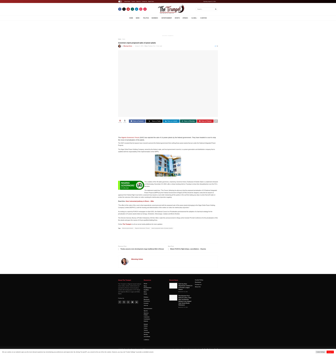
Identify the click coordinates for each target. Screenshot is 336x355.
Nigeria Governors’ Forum (130, 137)
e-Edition (203, 18)
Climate (146, 332)
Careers (133, 1)
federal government (127, 228)
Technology (146, 338)
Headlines (146, 295)
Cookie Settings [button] (321, 352)
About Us (138, 1)
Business (155, 18)
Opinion (185, 18)
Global (194, 18)
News (137, 18)
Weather (146, 340)
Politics (146, 18)
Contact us (198, 290)
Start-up (146, 311)
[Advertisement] (168, 27)
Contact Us (144, 1)
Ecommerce (147, 307)
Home (131, 18)
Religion (146, 320)
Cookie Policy (199, 286)
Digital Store (151, 1)
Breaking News (147, 293)
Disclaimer (198, 288)
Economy (146, 309)
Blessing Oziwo (128, 46)
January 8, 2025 (139, 46)
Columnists (146, 322)
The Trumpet (127, 224)
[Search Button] (216, 9)
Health (145, 300)
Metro (145, 297)
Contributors (147, 325)
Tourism (146, 336)
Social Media (147, 342)
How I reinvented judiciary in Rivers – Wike (140, 201)
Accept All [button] (330, 352)
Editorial (146, 327)
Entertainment (167, 18)
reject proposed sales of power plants (162, 228)
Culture (145, 334)
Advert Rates (127, 1)
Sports (177, 18)
